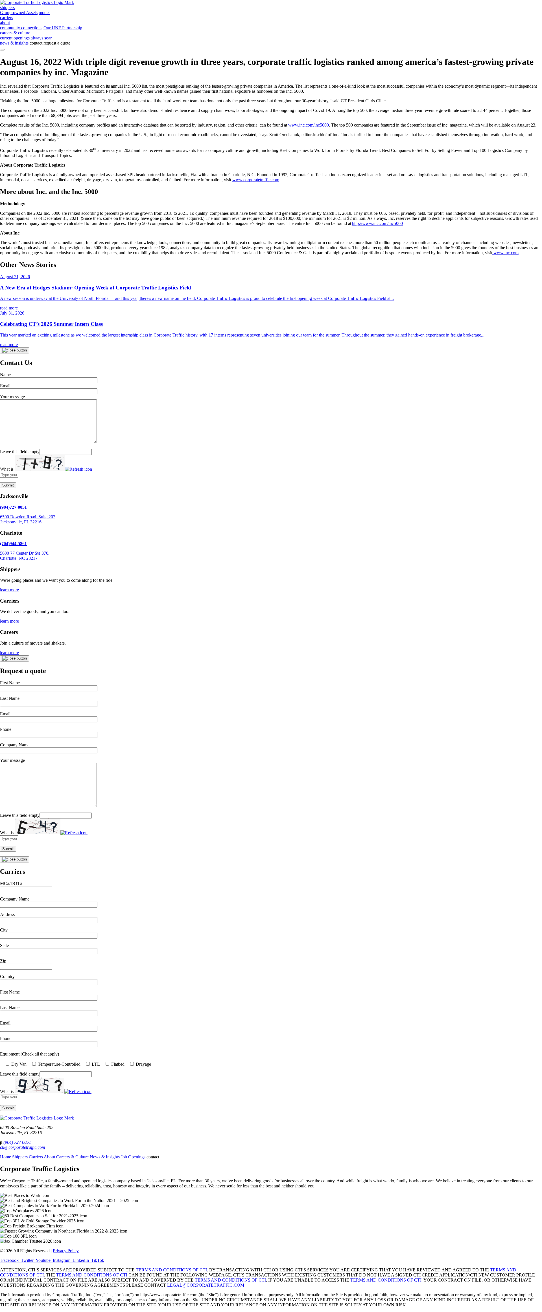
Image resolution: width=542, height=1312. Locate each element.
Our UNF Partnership (62, 27)
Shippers (20, 1156)
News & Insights (105, 1156)
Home (5, 1156)
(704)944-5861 (13, 543)
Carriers (36, 1156)
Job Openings (133, 1156)
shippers (7, 7)
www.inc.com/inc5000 (308, 125)
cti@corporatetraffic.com (22, 1147)
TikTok (97, 1260)
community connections (21, 27)
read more (9, 308)
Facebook (10, 1260)
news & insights (14, 43)
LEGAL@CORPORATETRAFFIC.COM (205, 1285)
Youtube (43, 1260)
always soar (41, 38)
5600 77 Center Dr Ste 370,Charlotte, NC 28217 (24, 556)
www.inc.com (506, 252)
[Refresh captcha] (78, 469)
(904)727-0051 (13, 507)
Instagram (61, 1260)
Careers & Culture (72, 1156)
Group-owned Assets (19, 12)
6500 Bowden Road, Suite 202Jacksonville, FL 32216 (27, 519)
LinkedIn (80, 1260)
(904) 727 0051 (17, 1142)
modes (44, 12)
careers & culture (15, 32)
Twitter (27, 1260)
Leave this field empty (20, 451)
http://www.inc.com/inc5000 (377, 223)
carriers (6, 17)
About (49, 1156)
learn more (9, 589)
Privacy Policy (66, 1250)
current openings (15, 38)
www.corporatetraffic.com (255, 179)
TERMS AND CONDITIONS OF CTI (171, 1269)
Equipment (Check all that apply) (29, 1054)
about (5, 22)
